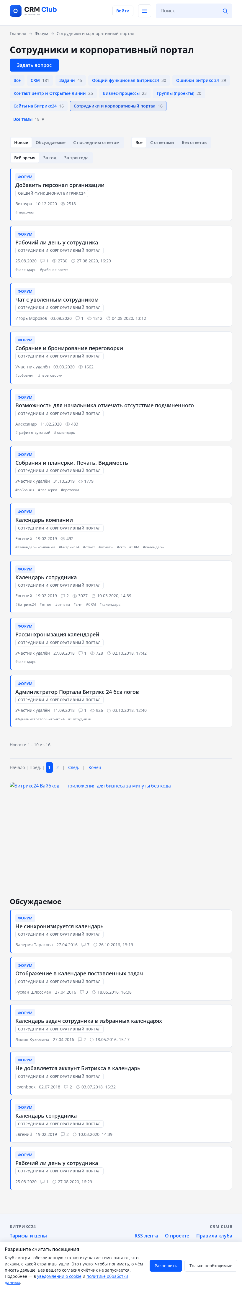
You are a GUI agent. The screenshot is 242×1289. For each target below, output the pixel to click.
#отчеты (106, 547)
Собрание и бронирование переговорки (69, 348)
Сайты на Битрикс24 (39, 106)
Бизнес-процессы (125, 93)
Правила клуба (214, 1235)
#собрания (25, 375)
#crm (121, 547)
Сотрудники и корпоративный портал (118, 106)
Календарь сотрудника (46, 577)
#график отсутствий (32, 432)
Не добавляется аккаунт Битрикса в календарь (77, 1068)
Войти (123, 11)
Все (17, 80)
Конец (95, 767)
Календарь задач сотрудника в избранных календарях (88, 1020)
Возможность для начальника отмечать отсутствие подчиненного (104, 405)
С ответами (162, 142)
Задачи (70, 80)
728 (99, 653)
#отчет (89, 547)
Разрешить (166, 1265)
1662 (89, 367)
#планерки (47, 489)
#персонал (24, 212)
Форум (25, 176)
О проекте (177, 1235)
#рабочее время (54, 269)
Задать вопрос (34, 65)
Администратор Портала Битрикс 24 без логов (77, 691)
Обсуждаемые (51, 142)
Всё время (24, 157)
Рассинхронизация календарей (57, 634)
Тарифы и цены (28, 1235)
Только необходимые (210, 1265)
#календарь (25, 269)
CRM (40, 80)
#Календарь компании (35, 547)
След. (73, 767)
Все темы (26, 119)
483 (74, 424)
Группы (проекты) (179, 93)
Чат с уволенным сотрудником (57, 299)
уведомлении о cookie (59, 1276)
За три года (76, 157)
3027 (83, 595)
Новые (21, 142)
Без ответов (194, 142)
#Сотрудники (79, 719)
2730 (62, 261)
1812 (97, 318)
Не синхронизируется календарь (59, 926)
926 (99, 710)
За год (49, 157)
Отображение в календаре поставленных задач (79, 973)
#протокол (70, 489)
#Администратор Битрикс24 (40, 719)
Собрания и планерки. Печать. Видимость (71, 462)
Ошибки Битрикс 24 (201, 80)
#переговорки (50, 375)
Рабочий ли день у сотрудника (56, 242)
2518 (71, 203)
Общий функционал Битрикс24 (129, 80)
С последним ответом (96, 142)
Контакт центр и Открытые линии (53, 93)
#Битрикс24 (69, 547)
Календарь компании (44, 519)
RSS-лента (146, 1235)
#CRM (134, 547)
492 (69, 538)
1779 (89, 481)
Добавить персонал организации (59, 184)
